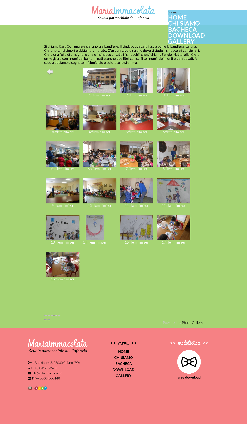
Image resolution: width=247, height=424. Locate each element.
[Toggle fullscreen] (52, 315)
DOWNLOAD (186, 35)
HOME (177, 17)
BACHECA (182, 29)
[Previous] (45, 319)
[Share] (49, 315)
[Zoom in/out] (55, 315)
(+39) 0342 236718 (44, 368)
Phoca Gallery (192, 322)
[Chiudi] (45, 315)
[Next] (49, 319)
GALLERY (181, 41)
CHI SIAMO (184, 23)
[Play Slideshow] (59, 315)
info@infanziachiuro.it (46, 373)
